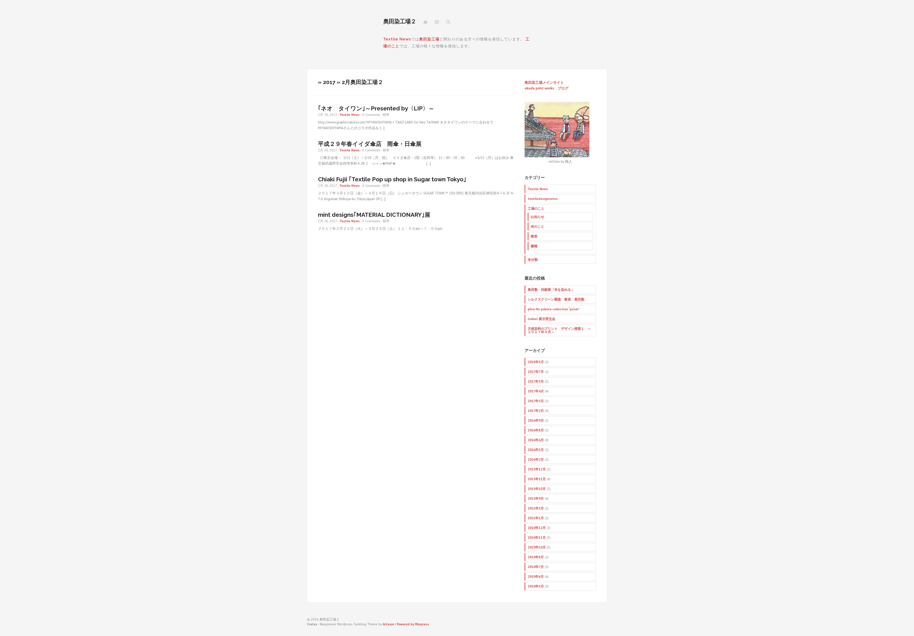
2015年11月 (537, 479)
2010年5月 (536, 586)
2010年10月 (537, 547)
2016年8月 (536, 430)
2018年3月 (536, 362)
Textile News (397, 39)
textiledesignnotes (543, 199)
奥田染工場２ (399, 21)
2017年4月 (536, 391)
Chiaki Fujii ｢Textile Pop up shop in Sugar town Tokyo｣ (392, 179)
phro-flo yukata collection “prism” (554, 309)
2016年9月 (536, 420)
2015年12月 (537, 469)
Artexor (388, 624)
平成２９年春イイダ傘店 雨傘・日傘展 (370, 143)
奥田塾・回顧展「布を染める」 (551, 289)
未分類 (533, 259)
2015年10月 (537, 489)
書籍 (534, 246)
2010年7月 (536, 567)
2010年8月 (536, 557)
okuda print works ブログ (546, 88)
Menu (437, 22)
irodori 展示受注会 (541, 319)
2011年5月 (536, 508)
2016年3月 (536, 450)
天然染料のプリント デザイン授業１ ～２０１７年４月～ (559, 330)
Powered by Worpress (413, 624)
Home (425, 22)
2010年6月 (536, 576)
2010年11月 (537, 537)
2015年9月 (536, 498)
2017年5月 (536, 381)
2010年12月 (537, 528)
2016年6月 (536, 440)
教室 (534, 236)
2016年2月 (536, 459)
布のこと (537, 226)
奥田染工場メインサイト (544, 82)
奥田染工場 (429, 39)
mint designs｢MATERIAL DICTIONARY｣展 (374, 214)
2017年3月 (536, 401)
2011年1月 (536, 518)
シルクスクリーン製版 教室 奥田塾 (556, 299)
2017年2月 (536, 411)
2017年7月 (536, 372)
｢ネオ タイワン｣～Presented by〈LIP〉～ (376, 108)
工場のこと (536, 208)
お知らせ (537, 217)
